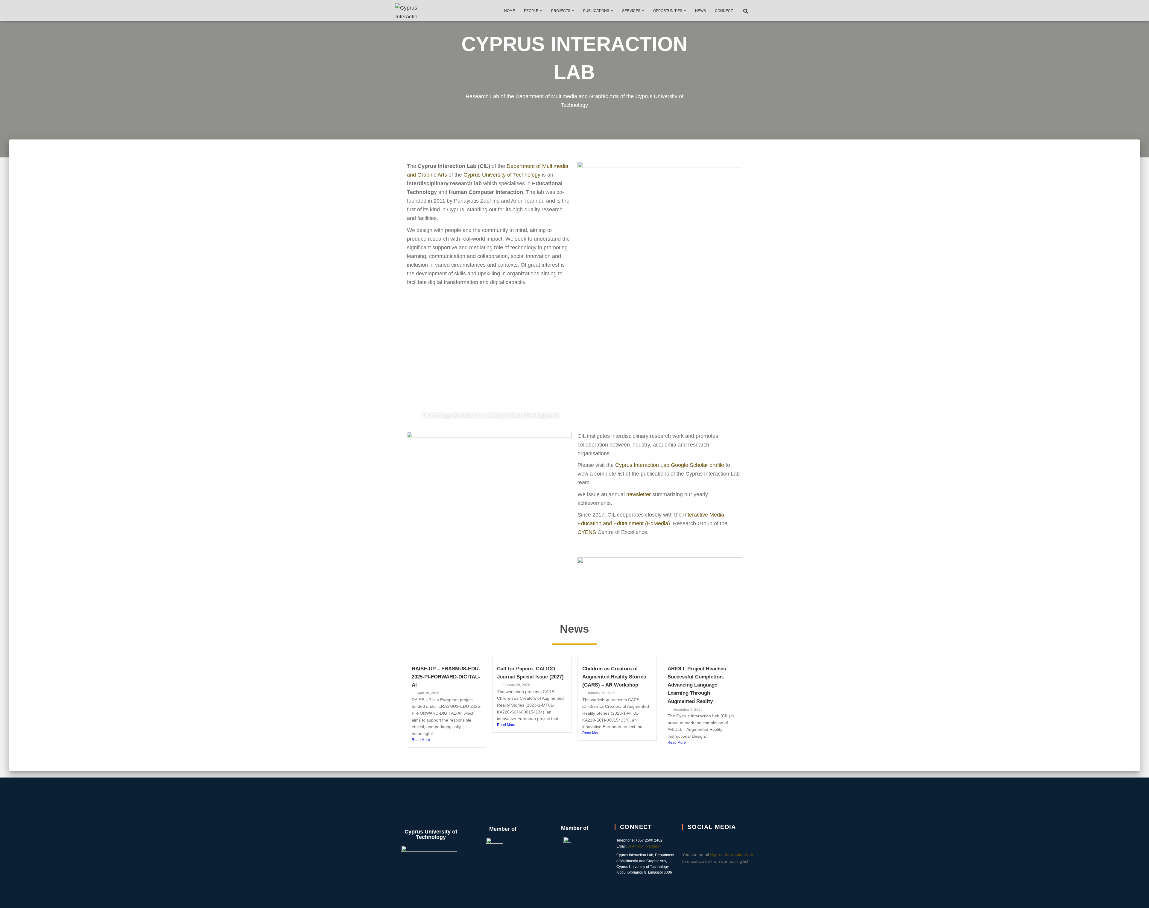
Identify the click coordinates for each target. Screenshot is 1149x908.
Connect (724, 11)
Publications (596, 11)
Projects (561, 11)
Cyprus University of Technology (501, 175)
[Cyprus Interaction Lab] (408, 10)
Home (509, 11)
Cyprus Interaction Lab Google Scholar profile (669, 465)
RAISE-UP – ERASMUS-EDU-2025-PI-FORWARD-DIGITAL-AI (446, 677)
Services (631, 11)
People (531, 11)
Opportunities (668, 11)
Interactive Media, (704, 515)
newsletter (638, 494)
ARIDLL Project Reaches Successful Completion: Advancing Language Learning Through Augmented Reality (697, 685)
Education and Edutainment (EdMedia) (624, 523)
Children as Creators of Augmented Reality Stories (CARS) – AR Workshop (614, 677)
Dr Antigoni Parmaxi (643, 846)
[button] (540, 11)
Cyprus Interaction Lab (731, 854)
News (700, 11)
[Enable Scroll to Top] (1137, 896)
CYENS (586, 532)
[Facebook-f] (710, 840)
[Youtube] (726, 840)
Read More (421, 740)
